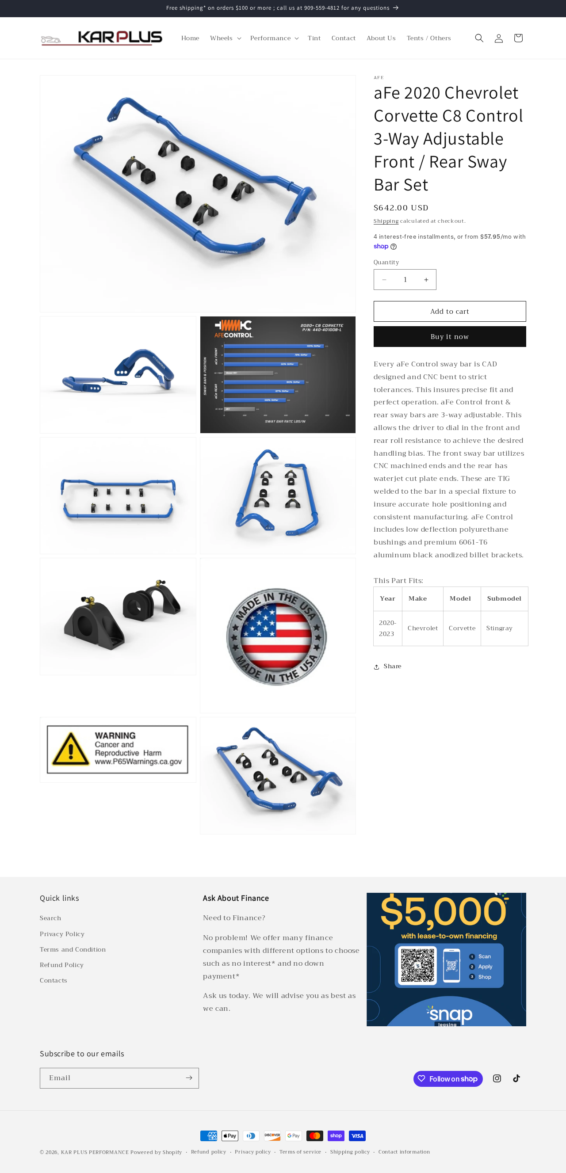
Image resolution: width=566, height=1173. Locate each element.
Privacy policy (253, 1152)
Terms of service (300, 1152)
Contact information (404, 1152)
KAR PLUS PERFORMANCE (95, 1152)
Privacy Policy (62, 934)
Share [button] (393, 666)
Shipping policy (350, 1152)
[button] (225, 38)
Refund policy (208, 1152)
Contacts (54, 980)
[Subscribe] (189, 1077)
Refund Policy (62, 965)
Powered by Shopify (156, 1152)
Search (50, 918)
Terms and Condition (73, 949)
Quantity (386, 262)
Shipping (386, 221)
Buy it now (450, 337)
